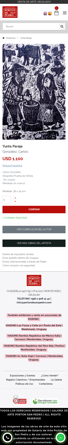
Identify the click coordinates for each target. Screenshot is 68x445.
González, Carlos (15, 152)
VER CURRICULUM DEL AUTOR (34, 229)
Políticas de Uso (24, 384)
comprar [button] (34, 209)
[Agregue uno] (15, 198)
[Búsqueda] (62, 26)
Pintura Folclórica (12, 165)
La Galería (56, 379)
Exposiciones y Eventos (22, 375)
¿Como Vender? (49, 375)
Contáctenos (46, 384)
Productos (11, 38)
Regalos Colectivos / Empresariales (25, 379)
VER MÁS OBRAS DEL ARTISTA (34, 243)
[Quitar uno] (15, 201)
